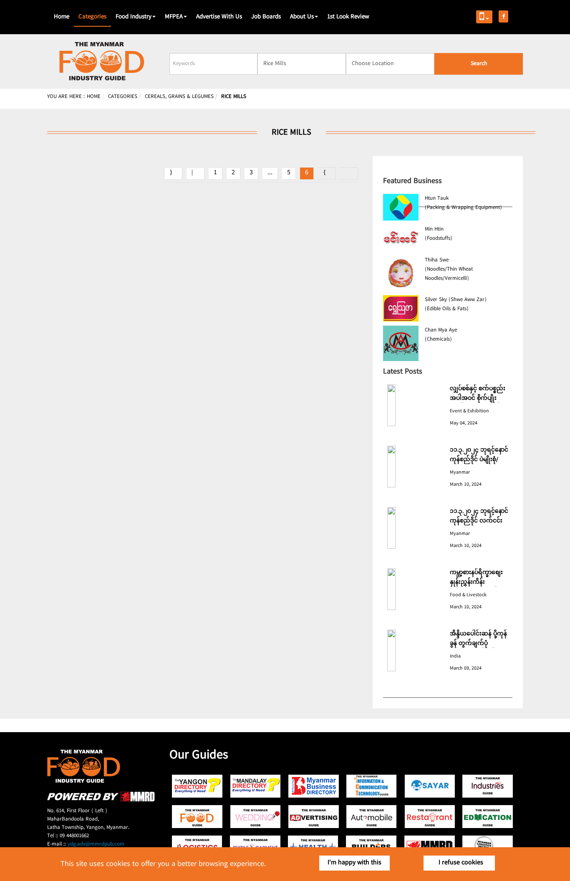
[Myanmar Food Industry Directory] (197, 816)
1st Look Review (348, 17)
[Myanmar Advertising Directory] (313, 816)
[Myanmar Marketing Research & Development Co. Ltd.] (101, 800)
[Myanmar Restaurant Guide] (429, 816)
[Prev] (195, 173)
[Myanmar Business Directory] (313, 786)
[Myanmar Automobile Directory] (371, 816)
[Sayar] (429, 786)
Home (61, 17)
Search (479, 64)
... (269, 172)
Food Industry (133, 17)
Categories (92, 17)
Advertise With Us (219, 17)
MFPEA (174, 17)
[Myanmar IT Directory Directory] (371, 786)
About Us (302, 17)
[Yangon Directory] (197, 786)
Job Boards (266, 17)
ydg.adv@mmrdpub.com (96, 844)
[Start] (173, 173)
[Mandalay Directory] (255, 786)
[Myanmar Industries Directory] (487, 786)
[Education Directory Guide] (487, 816)
